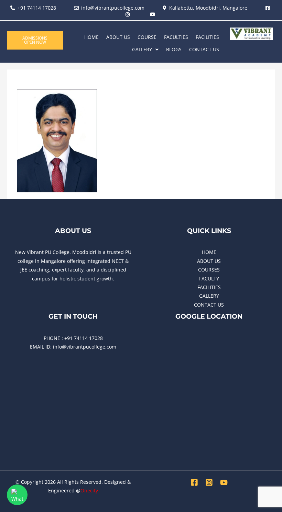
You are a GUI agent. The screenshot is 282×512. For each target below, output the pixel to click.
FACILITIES (207, 37)
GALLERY (142, 49)
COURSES (209, 269)
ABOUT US (118, 37)
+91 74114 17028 (83, 338)
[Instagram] (209, 482)
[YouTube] (224, 482)
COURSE (147, 37)
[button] (145, 49)
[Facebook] (194, 482)
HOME (91, 37)
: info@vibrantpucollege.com (83, 346)
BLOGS (174, 49)
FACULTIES (176, 37)
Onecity (89, 490)
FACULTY (209, 278)
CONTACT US (204, 49)
